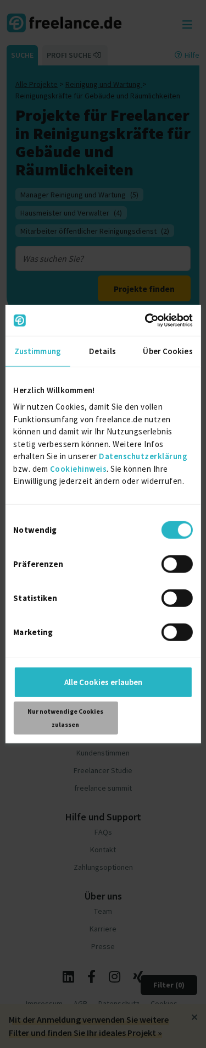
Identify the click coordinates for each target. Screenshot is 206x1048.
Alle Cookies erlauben (103, 681)
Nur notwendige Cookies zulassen (65, 717)
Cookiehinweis (78, 468)
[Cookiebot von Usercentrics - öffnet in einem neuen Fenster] (146, 320)
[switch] (177, 563)
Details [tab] (102, 350)
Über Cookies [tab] (167, 350)
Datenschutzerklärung (143, 456)
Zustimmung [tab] (37, 350)
